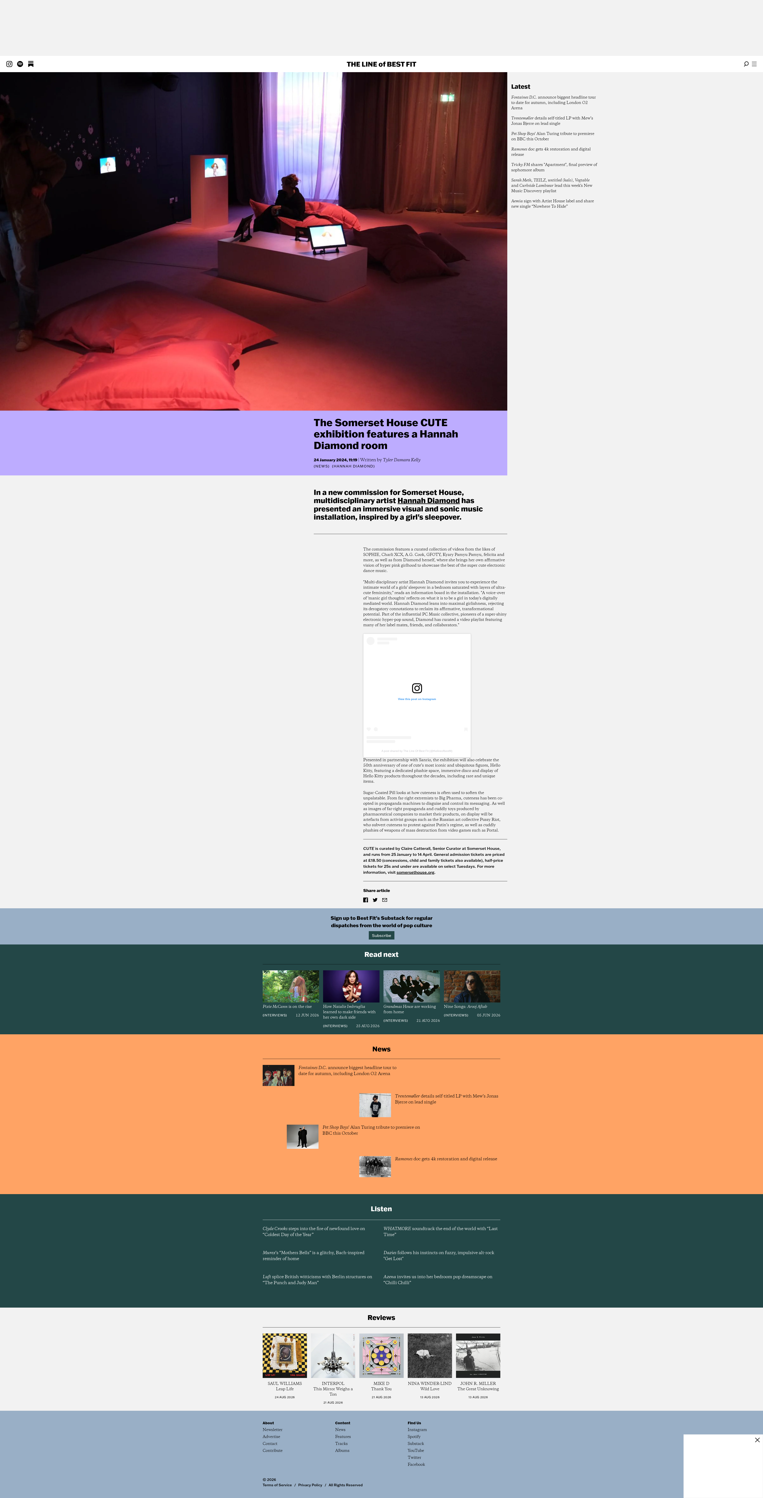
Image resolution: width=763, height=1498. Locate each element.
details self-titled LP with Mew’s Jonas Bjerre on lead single (552, 121)
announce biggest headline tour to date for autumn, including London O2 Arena (553, 103)
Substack (416, 1444)
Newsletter (273, 1430)
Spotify (414, 1437)
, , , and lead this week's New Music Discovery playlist (551, 186)
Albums (342, 1450)
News (321, 466)
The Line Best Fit (381, 64)
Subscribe (381, 935)
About (268, 1422)
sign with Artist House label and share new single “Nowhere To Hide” (552, 204)
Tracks (341, 1444)
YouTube (416, 1450)
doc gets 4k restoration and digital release (551, 152)
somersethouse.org (415, 872)
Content (342, 1422)
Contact (270, 1444)
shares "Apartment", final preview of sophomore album (554, 167)
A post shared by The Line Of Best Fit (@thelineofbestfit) (417, 750)
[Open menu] (754, 64)
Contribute (273, 1450)
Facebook (416, 1464)
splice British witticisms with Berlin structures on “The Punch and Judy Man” (317, 1280)
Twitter (414, 1457)
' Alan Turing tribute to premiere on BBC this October (552, 136)
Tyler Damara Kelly (401, 460)
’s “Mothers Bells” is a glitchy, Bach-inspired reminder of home (313, 1256)
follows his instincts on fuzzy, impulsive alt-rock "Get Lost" (438, 1256)
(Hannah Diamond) (353, 466)
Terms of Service (277, 1484)
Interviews (275, 1015)
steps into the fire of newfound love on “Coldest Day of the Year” (314, 1232)
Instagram (417, 1430)
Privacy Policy (310, 1484)
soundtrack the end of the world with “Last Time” (440, 1232)
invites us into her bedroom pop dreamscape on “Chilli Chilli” (437, 1280)
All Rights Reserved (346, 1484)
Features (343, 1437)
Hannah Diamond (429, 500)
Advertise (271, 1437)
